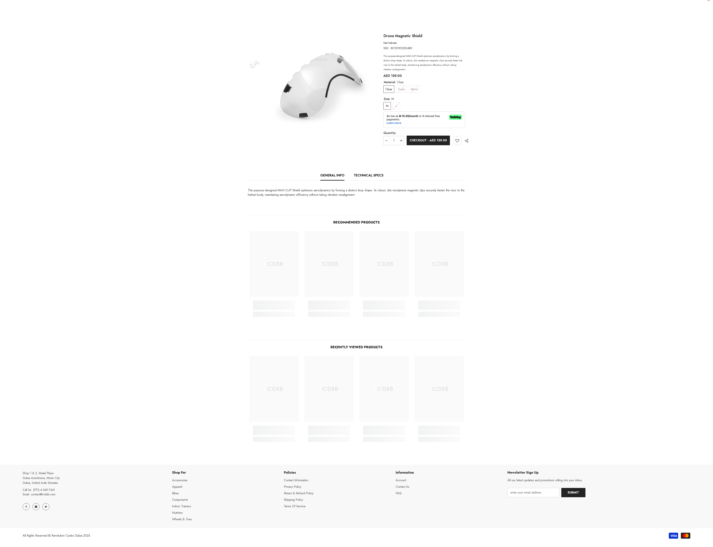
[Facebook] (26, 506)
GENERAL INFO (332, 175)
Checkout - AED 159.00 (429, 140)
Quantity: (389, 133)
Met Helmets (390, 43)
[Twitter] (45, 506)
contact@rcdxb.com (43, 494)
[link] (274, 307)
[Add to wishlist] (457, 140)
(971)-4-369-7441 (44, 490)
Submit (573, 492)
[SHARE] (465, 140)
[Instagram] (36, 506)
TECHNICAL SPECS (368, 175)
